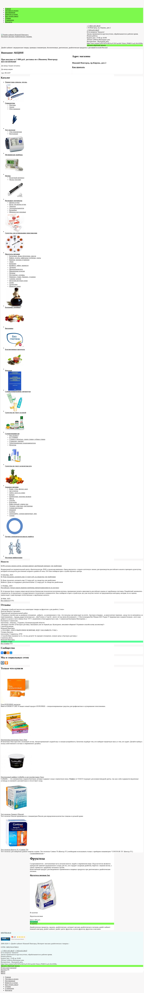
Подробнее (34, 922)
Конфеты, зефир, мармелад (19, 265)
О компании (9, 20)
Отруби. (12, 500)
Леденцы (12, 267)
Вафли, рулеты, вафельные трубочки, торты (25, 258)
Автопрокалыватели (16, 208)
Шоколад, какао (15, 286)
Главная (8, 9)
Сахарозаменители (36, 853)
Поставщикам (10, 12)
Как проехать (78, 67)
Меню (3, 971)
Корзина (4, 970)
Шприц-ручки (14, 202)
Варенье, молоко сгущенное (19, 260)
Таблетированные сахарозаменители (22, 443)
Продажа (12, 105)
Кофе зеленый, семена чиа (18, 504)
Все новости (5, 600)
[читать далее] (19, 617)
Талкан (11, 515)
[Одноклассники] (8, 653)
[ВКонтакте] (2, 653)
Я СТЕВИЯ (13, 437)
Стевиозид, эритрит (16, 441)
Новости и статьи (11, 14)
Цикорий (12, 510)
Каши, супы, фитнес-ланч (18, 489)
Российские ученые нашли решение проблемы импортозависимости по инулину (30, 588)
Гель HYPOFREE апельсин (10, 704)
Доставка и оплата (11, 10)
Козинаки (12, 263)
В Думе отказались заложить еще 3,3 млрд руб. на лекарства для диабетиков (28, 577)
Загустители (13, 491)
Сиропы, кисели (15, 279)
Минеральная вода (16, 269)
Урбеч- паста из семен (17, 493)
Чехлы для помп (15, 179)
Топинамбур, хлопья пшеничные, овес (23, 513)
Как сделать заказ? (11, 16)
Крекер (11, 495)
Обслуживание (14, 109)
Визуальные (13, 134)
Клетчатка (13, 502)
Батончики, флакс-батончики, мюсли (22, 256)
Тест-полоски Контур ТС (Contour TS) (14, 850)
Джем (11, 262)
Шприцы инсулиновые (17, 212)
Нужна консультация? (9, 968)
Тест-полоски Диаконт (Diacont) (12, 814)
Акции (11, 107)
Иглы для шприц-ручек (17, 204)
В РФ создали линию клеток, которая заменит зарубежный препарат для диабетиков (31, 566)
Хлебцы (12, 512)
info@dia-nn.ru (6, 933)
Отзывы (8, 18)
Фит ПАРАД (13, 435)
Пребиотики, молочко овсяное (20, 496)
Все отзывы (5, 643)
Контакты (8, 22)
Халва (11, 282)
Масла (11, 498)
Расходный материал (16, 178)
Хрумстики (13, 284)
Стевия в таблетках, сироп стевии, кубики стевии (27, 439)
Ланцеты (12, 206)
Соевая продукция (16, 508)
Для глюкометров (15, 132)
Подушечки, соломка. (17, 275)
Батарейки (13, 210)
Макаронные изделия (17, 271)
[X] (5, 653)
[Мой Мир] (11, 653)
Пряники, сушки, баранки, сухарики (22, 277)
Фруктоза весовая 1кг (40, 875)
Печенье (12, 273)
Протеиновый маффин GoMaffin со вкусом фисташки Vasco (22, 777)
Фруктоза (12, 445)
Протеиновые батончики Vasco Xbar (14, 740)
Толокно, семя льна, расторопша (21, 506)
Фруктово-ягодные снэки (18, 281)
